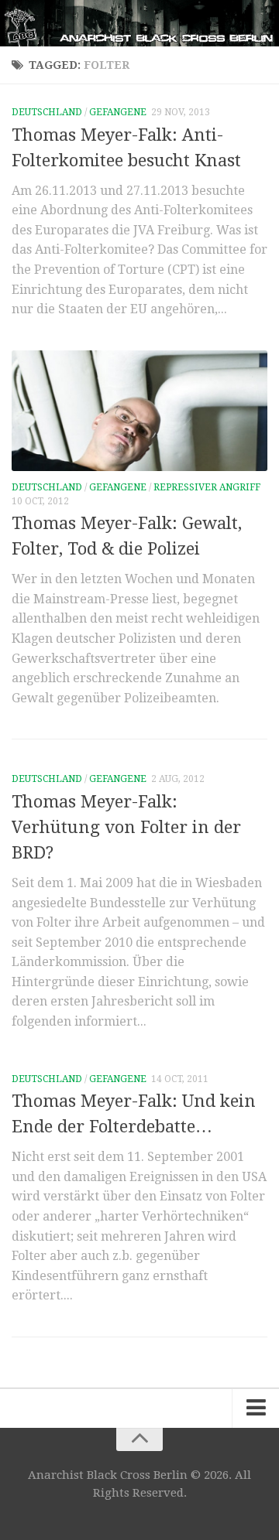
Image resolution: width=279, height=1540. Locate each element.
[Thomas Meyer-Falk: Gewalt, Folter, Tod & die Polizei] (139, 410)
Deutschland (47, 112)
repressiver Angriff (206, 487)
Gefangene (117, 112)
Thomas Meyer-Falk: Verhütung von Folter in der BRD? (126, 827)
